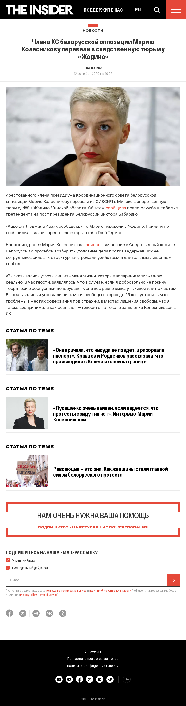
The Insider (93, 68)
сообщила (116, 207)
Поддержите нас (103, 10)
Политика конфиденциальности (93, 666)
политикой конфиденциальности (110, 590)
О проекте (93, 651)
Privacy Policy (28, 594)
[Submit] (173, 580)
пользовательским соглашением (66, 590)
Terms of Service (47, 594)
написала (93, 244)
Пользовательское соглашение (93, 658)
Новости (93, 30)
